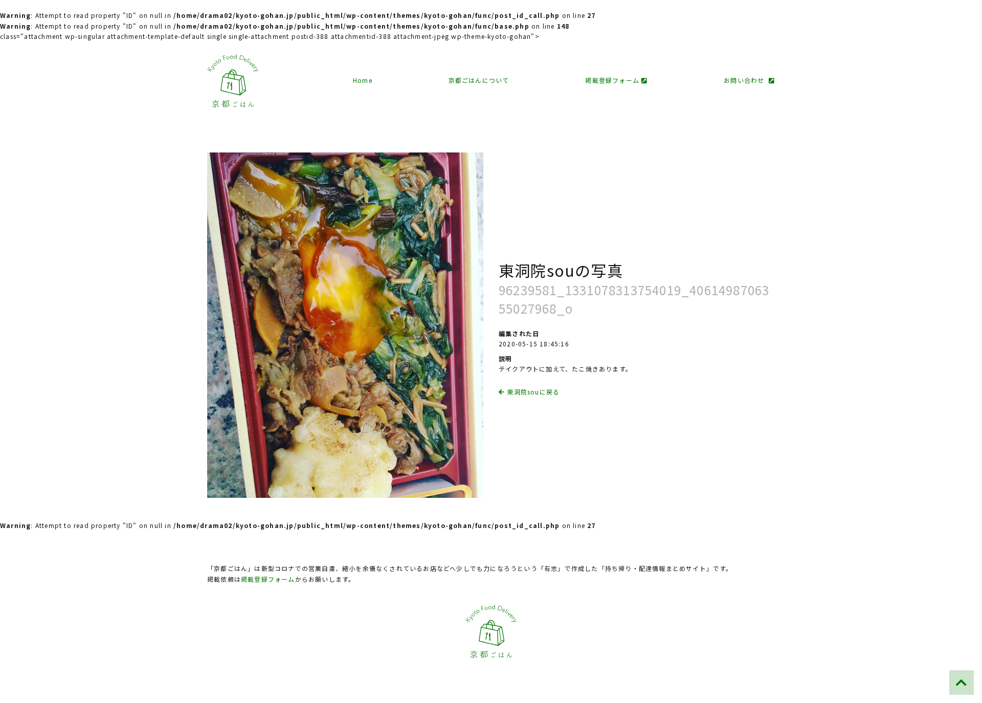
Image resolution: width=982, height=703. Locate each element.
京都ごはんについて (479, 80)
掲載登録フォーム (613, 80)
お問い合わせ (746, 80)
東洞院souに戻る (532, 391)
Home (362, 80)
